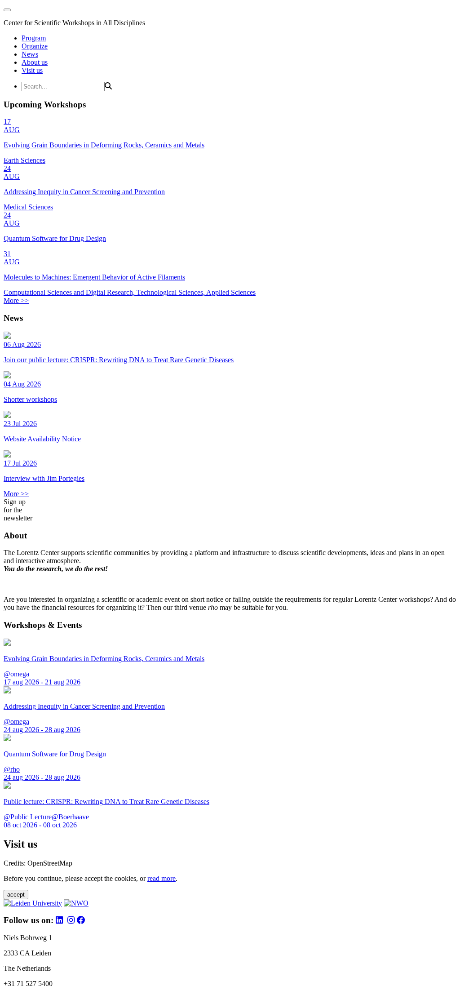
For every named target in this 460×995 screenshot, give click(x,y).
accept (16, 894)
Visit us (32, 70)
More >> (16, 300)
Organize (35, 46)
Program (34, 38)
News (30, 54)
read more (161, 878)
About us (35, 62)
